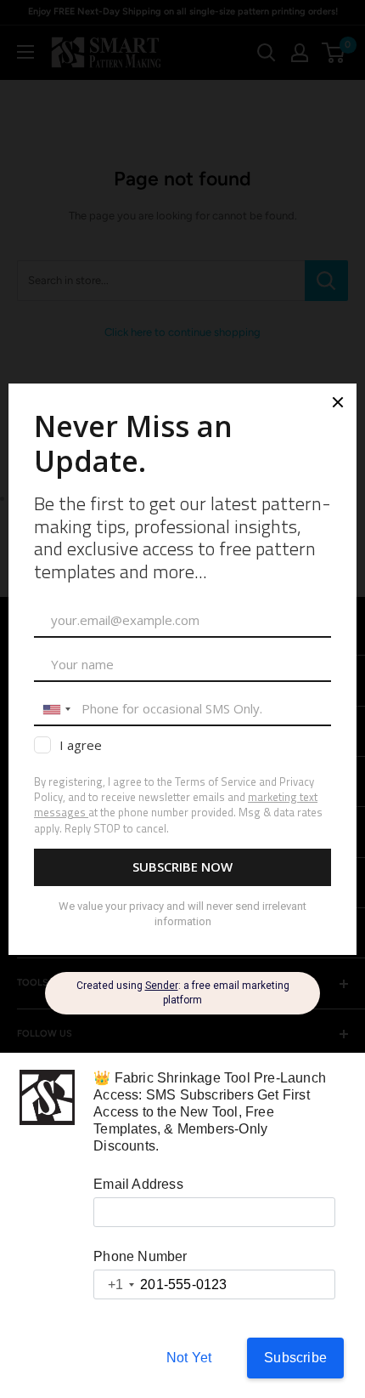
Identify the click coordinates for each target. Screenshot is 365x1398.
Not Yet (188, 1357)
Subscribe (295, 1357)
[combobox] (114, 1284)
